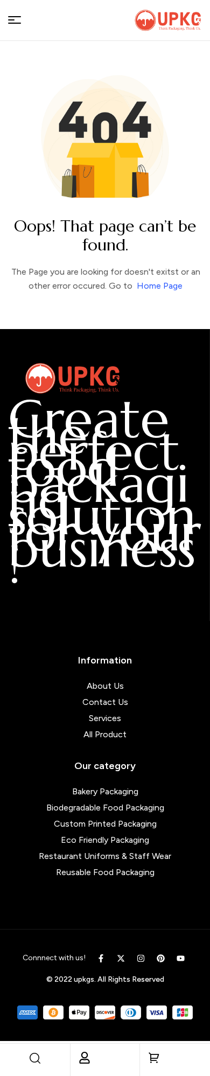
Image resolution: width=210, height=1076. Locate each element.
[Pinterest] (160, 958)
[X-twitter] (121, 958)
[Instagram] (141, 958)
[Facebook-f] (101, 958)
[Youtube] (180, 958)
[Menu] (14, 20)
